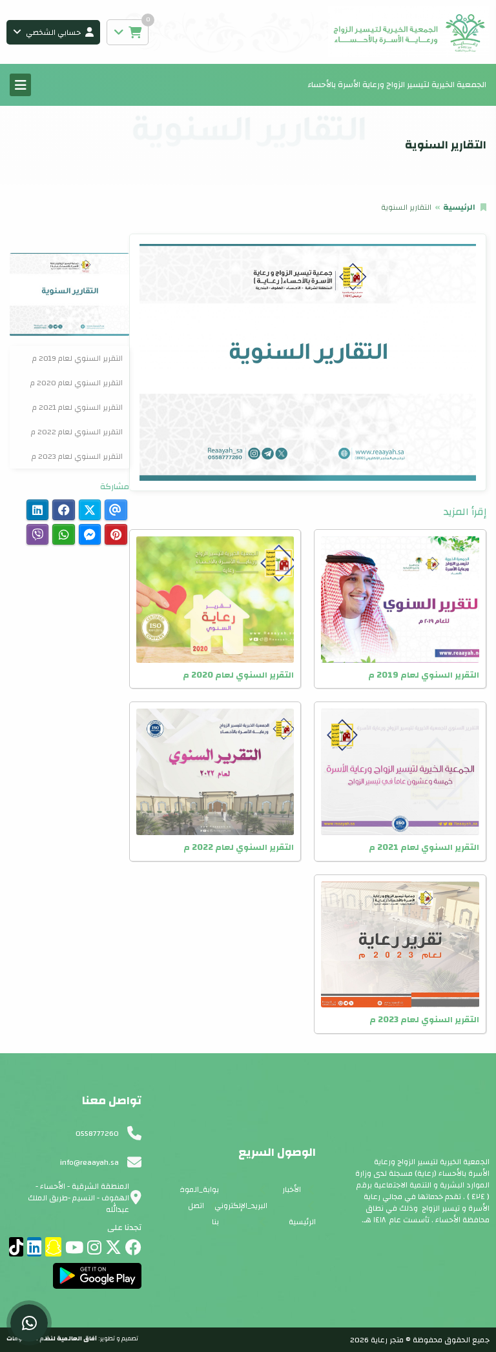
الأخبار (291, 1189)
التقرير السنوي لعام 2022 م (77, 432)
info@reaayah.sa (89, 1162)
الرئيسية (459, 207)
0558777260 (97, 1133)
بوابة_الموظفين (192, 1189)
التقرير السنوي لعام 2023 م (77, 456)
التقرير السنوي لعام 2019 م (77, 358)
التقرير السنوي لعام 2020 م (76, 383)
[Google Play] (97, 1276)
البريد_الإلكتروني (240, 1205)
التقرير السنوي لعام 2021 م (77, 407)
